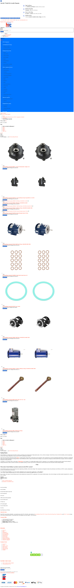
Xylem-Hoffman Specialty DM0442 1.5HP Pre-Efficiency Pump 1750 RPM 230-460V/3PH (19, 368)
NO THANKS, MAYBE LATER (15, 18)
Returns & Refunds (6, 537)
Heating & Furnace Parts (7, 50)
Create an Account (8, 34)
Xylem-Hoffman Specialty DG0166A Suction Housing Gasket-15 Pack (15, 213)
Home (4, 116)
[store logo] (9, 27)
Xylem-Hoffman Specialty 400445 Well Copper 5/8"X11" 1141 (14, 399)
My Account (5, 111)
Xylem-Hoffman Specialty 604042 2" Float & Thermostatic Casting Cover (16, 166)
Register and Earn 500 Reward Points (6, 21)
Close (1, 39)
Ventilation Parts (59, 514)
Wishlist (4, 549)
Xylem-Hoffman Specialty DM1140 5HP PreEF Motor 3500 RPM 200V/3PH (16, 244)
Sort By (1, 136)
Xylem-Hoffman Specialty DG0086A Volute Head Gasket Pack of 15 (15, 275)
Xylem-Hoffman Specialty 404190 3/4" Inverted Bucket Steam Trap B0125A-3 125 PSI (18, 197)
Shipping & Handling (6, 538)
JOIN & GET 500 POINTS (5, 18)
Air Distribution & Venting (7, 44)
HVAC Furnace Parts (46, 514)
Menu (1, 40)
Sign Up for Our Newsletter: (5, 567)
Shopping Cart (5, 548)
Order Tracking (5, 547)
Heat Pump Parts (53, 514)
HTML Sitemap (5, 533)
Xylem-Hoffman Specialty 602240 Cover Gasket (11, 306)
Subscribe (2, 569)
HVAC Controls (66, 514)
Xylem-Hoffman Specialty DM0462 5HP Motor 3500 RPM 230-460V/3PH (16, 337)
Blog (3, 531)
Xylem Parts (20, 461)
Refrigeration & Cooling (7, 103)
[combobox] (5, 30)
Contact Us (4, 544)
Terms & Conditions (6, 539)
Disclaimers (5, 532)
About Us (4, 530)
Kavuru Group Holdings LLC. (22, 586)
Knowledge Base (6, 534)
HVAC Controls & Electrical (7, 67)
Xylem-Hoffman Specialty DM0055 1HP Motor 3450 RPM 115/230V (15, 202)
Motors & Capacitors (6, 97)
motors (18, 457)
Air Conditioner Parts (38, 514)
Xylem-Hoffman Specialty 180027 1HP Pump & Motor (13, 430)
